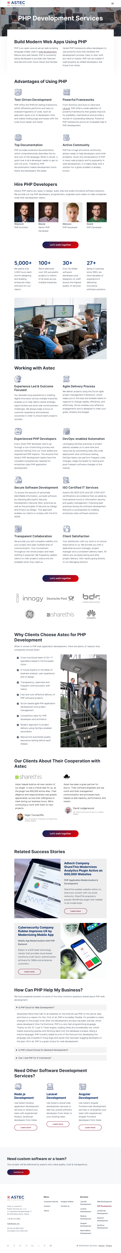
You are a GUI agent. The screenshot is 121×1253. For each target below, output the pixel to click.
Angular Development (88, 1096)
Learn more (76, 911)
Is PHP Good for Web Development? (36, 1007)
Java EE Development (85, 1203)
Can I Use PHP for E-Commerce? (34, 1058)
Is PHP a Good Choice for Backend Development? (43, 1050)
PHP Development (104, 1206)
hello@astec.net (13, 1224)
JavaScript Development (102, 1212)
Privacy (109, 1245)
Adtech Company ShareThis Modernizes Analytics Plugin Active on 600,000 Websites (83, 868)
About (46, 1211)
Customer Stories (51, 1202)
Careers (47, 1206)
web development (48, 51)
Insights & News (67, 1202)
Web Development (104, 1202)
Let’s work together (60, 244)
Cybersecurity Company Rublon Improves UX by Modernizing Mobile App (36, 931)
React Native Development (85, 1231)
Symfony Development (102, 1226)
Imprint (101, 1245)
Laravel (66, 108)
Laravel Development (56, 1096)
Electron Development (102, 1219)
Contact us (19, 1172)
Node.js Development (24, 1096)
